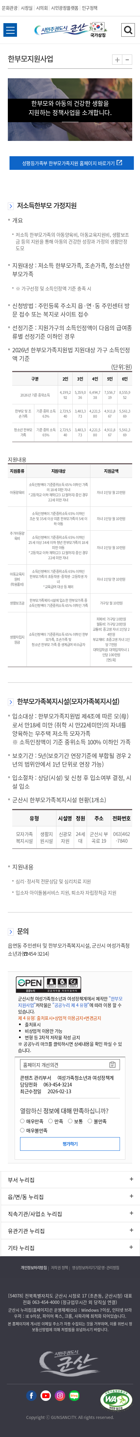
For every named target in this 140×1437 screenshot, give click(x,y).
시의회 (42, 7)
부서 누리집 (21, 1180)
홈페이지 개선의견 (40, 1064)
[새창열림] (98, 30)
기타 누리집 (21, 1248)
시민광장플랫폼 (64, 7)
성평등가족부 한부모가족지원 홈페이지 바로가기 (68, 163)
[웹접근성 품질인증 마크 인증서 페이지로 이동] (116, 1401)
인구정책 (90, 7)
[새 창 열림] (47, 984)
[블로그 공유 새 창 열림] (74, 1396)
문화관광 (9, 7)
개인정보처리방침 (34, 1268)
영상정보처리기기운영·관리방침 (95, 1268)
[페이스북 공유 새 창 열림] (31, 1396)
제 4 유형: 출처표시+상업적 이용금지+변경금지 (59, 1018)
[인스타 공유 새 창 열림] (60, 1396)
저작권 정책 (59, 1268)
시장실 (27, 7)
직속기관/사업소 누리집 (35, 1214)
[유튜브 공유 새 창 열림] (45, 1396)
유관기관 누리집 (26, 1231)
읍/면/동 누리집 (26, 1197)
